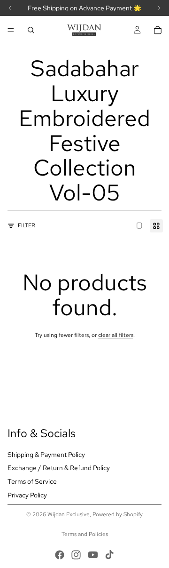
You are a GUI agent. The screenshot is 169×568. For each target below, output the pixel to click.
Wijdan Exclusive (68, 514)
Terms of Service (32, 481)
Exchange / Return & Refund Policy (59, 468)
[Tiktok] (109, 554)
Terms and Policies (84, 534)
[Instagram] (76, 554)
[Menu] (11, 30)
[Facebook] (59, 554)
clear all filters (115, 335)
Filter (26, 225)
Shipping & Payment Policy (46, 454)
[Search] (31, 30)
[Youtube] (93, 554)
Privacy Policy (27, 495)
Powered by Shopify (117, 514)
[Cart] (157, 30)
